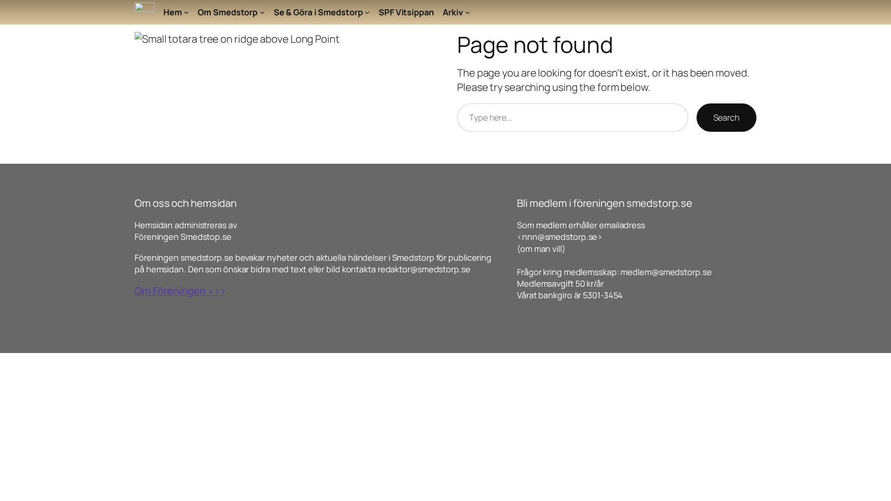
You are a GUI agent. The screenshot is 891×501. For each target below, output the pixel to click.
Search (726, 117)
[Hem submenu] (186, 12)
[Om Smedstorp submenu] (262, 12)
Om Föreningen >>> (180, 291)
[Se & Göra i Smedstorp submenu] (367, 12)
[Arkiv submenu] (467, 12)
